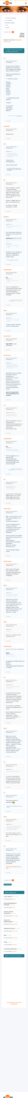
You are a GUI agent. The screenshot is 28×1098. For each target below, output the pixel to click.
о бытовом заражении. (10, 949)
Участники (9, 20)
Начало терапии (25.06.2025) (8, 912)
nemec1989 (15, 916)
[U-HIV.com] (14, 9)
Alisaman (15, 944)
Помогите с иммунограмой (8, 920)
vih (4, 58)
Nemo (14, 899)
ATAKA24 (14, 951)
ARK (5, 41)
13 (12, 512)
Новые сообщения (11, 18)
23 (12, 850)
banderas (6, 216)
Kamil (5, 310)
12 (12, 483)
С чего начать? (8, 896)
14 (12, 565)
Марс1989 (15, 924)
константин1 (7, 336)
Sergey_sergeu (7, 561)
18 (12, 681)
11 (12, 442)
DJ (7, 41)
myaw (14, 907)
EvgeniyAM (6, 126)
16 (12, 626)
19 (12, 732)
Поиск (7, 27)
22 (12, 821)
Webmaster (18, 40)
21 (12, 796)
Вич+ (5, 935)
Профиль (9, 120)
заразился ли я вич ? (9, 928)
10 (12, 409)
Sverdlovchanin (7, 269)
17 (24, 649)
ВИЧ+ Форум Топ (10, 892)
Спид (5, 942)
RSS (7, 25)
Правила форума (10, 22)
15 (12, 589)
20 (12, 766)
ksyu (9, 41)
